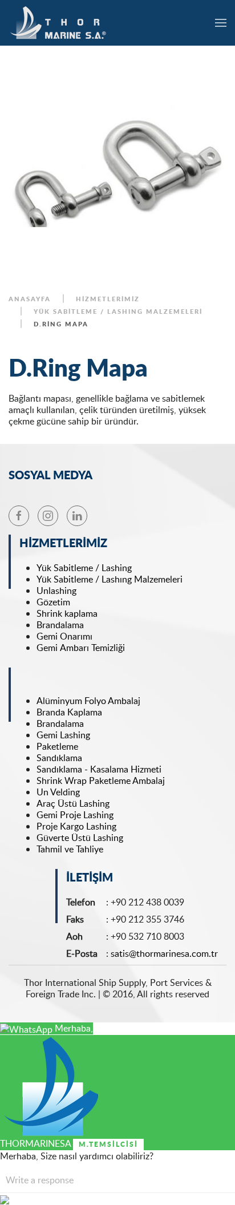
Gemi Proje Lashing (75, 814)
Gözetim (53, 602)
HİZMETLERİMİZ (108, 299)
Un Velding (58, 792)
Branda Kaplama (69, 712)
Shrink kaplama (67, 613)
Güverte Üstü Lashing (80, 837)
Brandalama (61, 624)
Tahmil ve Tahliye (70, 849)
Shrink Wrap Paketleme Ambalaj (101, 780)
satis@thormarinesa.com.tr (164, 953)
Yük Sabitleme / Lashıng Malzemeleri (110, 579)
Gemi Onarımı (64, 636)
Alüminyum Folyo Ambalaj (88, 700)
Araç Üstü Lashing (73, 803)
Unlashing (56, 590)
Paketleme (57, 746)
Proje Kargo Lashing (76, 826)
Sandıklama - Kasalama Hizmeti (99, 769)
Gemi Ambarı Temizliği (82, 647)
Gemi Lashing (63, 735)
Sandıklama (59, 757)
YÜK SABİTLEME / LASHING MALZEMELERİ (118, 311)
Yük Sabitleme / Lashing (84, 567)
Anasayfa (30, 299)
